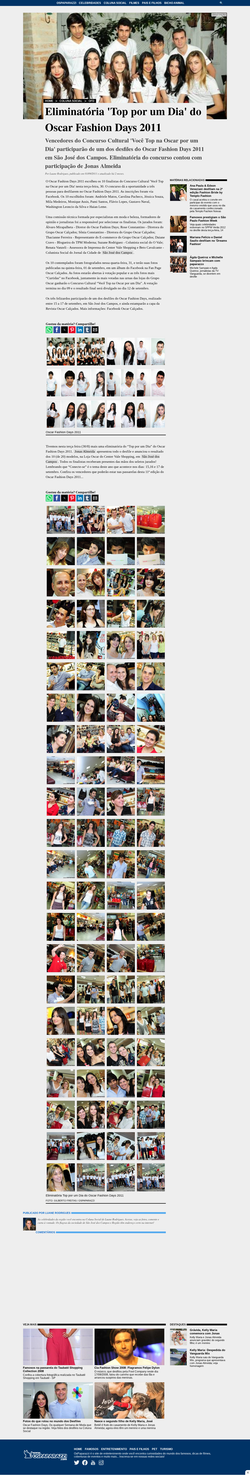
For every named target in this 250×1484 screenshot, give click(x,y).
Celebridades (90, 3)
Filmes (134, 3)
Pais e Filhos (152, 3)
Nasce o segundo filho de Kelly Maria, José (123, 1421)
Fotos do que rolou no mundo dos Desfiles (52, 1421)
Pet (154, 1449)
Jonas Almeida (85, 451)
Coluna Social (115, 3)
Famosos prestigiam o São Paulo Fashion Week (208, 219)
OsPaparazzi (66, 3)
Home (49, 101)
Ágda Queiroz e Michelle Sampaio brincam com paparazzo (206, 261)
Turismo (166, 1449)
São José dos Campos (117, 252)
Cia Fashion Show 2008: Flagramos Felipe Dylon (127, 1367)
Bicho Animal (174, 3)
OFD (91, 101)
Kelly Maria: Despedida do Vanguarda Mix (207, 1351)
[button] (222, 3)
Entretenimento (114, 1449)
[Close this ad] (247, 1472)
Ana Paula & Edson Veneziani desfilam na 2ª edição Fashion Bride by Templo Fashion (206, 190)
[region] (125, 1480)
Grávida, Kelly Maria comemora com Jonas (205, 1331)
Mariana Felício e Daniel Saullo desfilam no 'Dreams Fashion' (208, 241)
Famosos (91, 1449)
